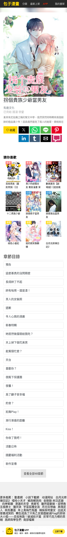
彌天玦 (17, 506)
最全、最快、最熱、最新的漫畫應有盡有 (29, 533)
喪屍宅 (35, 503)
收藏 (12, 130)
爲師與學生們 (13, 519)
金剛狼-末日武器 (53, 500)
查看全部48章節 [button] (33, 473)
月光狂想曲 (49, 506)
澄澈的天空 (22, 503)
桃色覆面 (10, 510)
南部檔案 (28, 519)
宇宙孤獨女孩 (31, 506)
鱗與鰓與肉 (34, 500)
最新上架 (35, 3)
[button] (24, 130)
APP (45, 3)
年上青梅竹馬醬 (27, 510)
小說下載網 (32, 497)
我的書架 (60, 3)
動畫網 (18, 497)
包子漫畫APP (21, 530)
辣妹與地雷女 (47, 510)
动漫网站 (47, 497)
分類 (24, 3)
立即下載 (59, 531)
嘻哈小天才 (19, 500)
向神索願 (7, 503)
